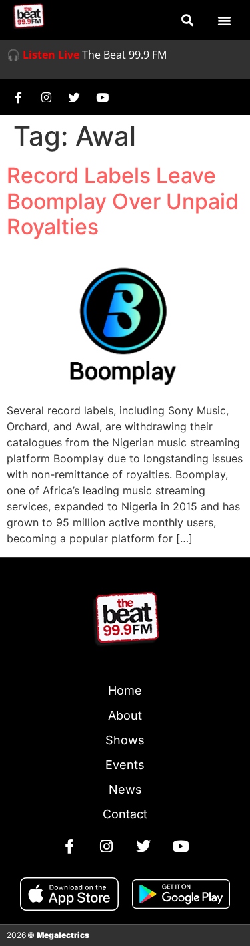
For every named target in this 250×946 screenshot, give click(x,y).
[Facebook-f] (18, 97)
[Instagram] (46, 97)
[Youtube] (102, 97)
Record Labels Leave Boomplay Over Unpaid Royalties (123, 201)
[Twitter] (74, 97)
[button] (187, 20)
